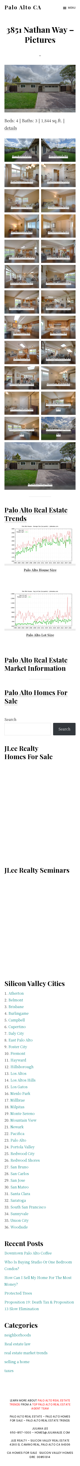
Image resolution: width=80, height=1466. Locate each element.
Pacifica (17, 1133)
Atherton (16, 993)
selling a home (17, 1361)
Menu (72, 8)
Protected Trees (18, 1293)
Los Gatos (19, 1086)
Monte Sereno (22, 1113)
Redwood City (22, 1153)
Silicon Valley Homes (56, 1453)
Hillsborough (22, 1066)
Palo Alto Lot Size (40, 635)
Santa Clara (20, 1193)
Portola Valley (22, 1146)
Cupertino (17, 1026)
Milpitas (17, 1106)
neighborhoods (17, 1335)
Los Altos (18, 1073)
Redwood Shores (25, 1160)
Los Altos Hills (23, 1080)
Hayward (18, 1060)
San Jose (17, 1180)
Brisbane (16, 1006)
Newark (17, 1126)
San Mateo (19, 1186)
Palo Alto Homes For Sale (36, 696)
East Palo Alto (20, 1040)
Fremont (17, 1053)
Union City (19, 1220)
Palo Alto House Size (40, 570)
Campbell (16, 1020)
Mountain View (23, 1120)
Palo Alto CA (22, 7)
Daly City (16, 1033)
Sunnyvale (19, 1213)
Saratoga (18, 1200)
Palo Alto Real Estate (36, 659)
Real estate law (17, 1343)
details (10, 128)
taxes (9, 1370)
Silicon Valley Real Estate (50, 1440)
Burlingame (18, 1013)
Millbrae (17, 1100)
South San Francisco (28, 1207)
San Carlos (19, 1173)
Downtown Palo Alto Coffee (28, 1253)
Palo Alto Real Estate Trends (36, 514)
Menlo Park (20, 1093)
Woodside (19, 1227)
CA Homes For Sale (22, 1453)
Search (10, 719)
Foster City (17, 1046)
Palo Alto (18, 1140)
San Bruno (19, 1166)
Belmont (15, 999)
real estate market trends (26, 1352)
